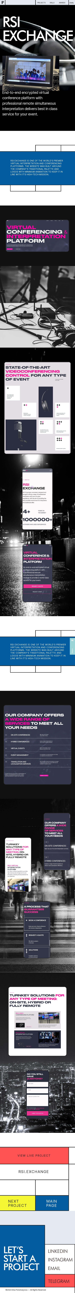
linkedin (58, 1251)
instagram (60, 1259)
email (54, 1268)
